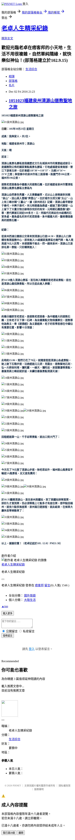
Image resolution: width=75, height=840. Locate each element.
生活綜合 (31, 69)
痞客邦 (39, 585)
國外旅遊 (30, 595)
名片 (12, 85)
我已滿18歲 (9, 832)
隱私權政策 (64, 785)
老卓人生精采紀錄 (24, 28)
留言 (47, 585)
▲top (4, 606)
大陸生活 (30, 599)
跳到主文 (7, 38)
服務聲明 (39, 789)
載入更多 (7, 613)
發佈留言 (7, 635)
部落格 (13, 80)
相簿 (12, 76)
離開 (21, 832)
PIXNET (17, 785)
